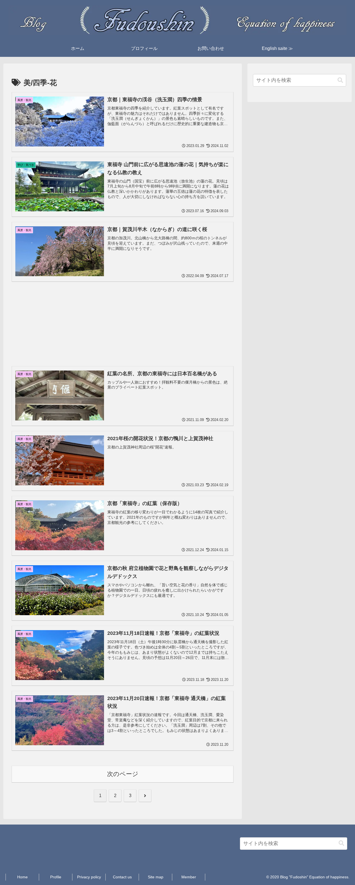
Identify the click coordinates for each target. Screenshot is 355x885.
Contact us (122, 877)
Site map (155, 877)
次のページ (122, 773)
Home (22, 877)
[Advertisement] (123, 317)
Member (188, 877)
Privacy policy (89, 877)
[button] (340, 80)
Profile (55, 877)
